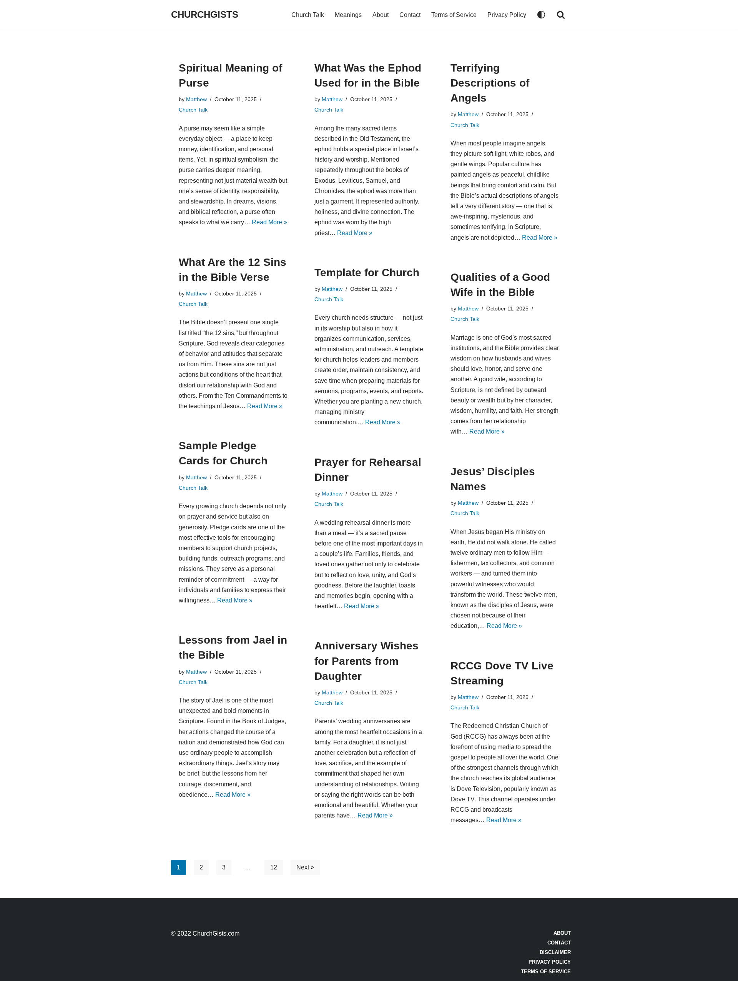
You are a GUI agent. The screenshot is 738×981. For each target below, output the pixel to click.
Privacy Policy (506, 15)
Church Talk (307, 15)
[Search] (561, 14)
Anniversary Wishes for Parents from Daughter (366, 661)
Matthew (196, 99)
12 (273, 867)
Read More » (269, 222)
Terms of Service (454, 15)
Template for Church (366, 273)
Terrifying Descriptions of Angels (489, 83)
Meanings (348, 15)
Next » (305, 867)
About (380, 15)
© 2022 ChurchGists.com (205, 933)
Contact (410, 15)
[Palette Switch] (541, 14)
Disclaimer (555, 952)
